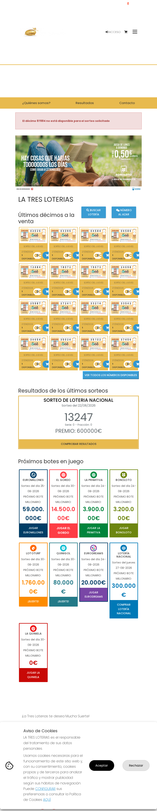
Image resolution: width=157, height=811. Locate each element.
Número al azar (125, 212)
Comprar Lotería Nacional (124, 609)
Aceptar (101, 765)
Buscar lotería (94, 212)
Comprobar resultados (78, 444)
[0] (127, 32)
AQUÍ (47, 799)
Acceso (114, 32)
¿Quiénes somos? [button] (36, 103)
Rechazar (136, 765)
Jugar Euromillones (33, 530)
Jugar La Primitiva (93, 530)
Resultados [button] (85, 103)
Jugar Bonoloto (124, 530)
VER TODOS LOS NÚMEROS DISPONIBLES (111, 375)
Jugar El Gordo (63, 530)
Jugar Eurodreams (94, 594)
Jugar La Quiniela (33, 675)
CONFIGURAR (45, 788)
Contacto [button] (127, 103)
